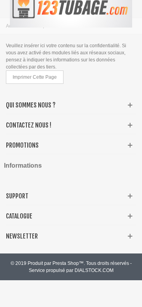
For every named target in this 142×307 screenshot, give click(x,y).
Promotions (22, 145)
